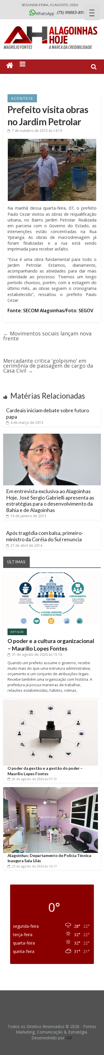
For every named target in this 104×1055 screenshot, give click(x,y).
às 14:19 (37, 130)
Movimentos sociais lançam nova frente (47, 336)
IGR (69, 1038)
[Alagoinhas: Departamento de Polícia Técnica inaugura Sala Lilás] (50, 789)
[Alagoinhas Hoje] (52, 24)
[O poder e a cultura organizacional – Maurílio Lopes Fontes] (52, 574)
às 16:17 (34, 866)
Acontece (22, 98)
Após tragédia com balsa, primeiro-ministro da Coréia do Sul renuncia (44, 536)
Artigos (17, 632)
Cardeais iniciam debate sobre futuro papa (47, 413)
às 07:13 (34, 779)
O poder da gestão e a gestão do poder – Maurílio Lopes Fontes (45, 771)
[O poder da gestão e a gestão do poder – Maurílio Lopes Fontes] (50, 702)
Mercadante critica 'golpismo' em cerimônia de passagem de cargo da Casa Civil (48, 365)
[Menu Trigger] (92, 12)
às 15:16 (37, 654)
